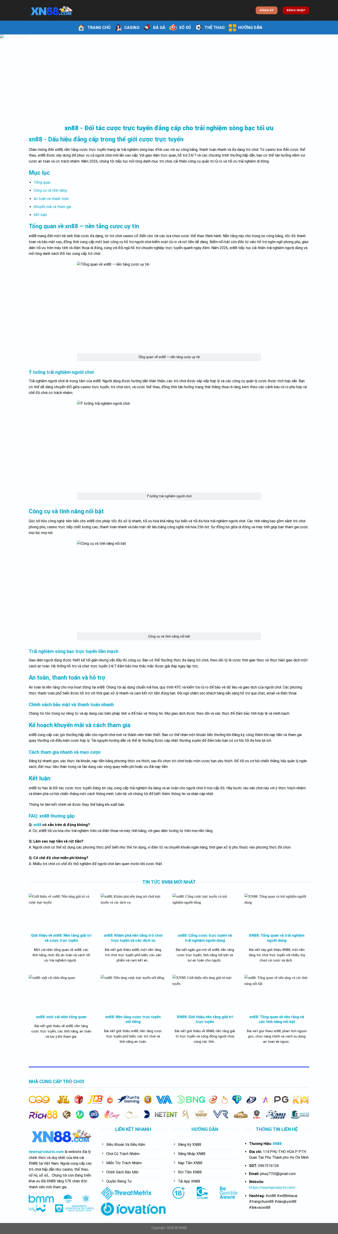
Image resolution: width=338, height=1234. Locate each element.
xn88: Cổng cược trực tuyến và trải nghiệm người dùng (205, 938)
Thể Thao (214, 27)
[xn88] (52, 10)
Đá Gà (159, 27)
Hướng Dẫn (250, 27)
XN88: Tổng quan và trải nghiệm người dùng (276, 938)
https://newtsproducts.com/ (272, 1187)
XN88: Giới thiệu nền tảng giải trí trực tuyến (205, 1019)
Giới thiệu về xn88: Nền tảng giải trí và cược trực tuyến (61, 938)
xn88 (37, 825)
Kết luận (40, 215)
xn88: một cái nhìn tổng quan (61, 1017)
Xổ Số (185, 27)
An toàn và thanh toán (51, 199)
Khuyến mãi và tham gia (52, 207)
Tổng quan (42, 182)
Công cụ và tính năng (50, 190)
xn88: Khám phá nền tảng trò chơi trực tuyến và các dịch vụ (133, 938)
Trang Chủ (99, 27)
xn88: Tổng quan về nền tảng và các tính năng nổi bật (276, 1019)
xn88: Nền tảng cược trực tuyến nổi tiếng (133, 1019)
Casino (131, 27)
